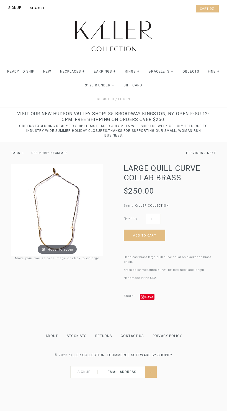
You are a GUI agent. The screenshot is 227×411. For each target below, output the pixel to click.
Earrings (105, 71)
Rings (132, 71)
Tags (17, 153)
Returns (103, 336)
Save (149, 297)
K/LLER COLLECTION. (87, 355)
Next (211, 153)
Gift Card (132, 85)
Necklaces (72, 71)
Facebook (169, 9)
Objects (190, 71)
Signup (14, 8)
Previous (194, 153)
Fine (214, 71)
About (51, 336)
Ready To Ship (20, 71)
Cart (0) (207, 9)
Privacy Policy (167, 336)
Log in (124, 99)
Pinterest (176, 9)
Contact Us (132, 336)
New (47, 71)
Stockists (76, 336)
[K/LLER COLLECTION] (113, 19)
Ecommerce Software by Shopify (139, 355)
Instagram (183, 9)
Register (105, 99)
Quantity (131, 218)
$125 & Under (99, 85)
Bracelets (161, 71)
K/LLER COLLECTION (152, 205)
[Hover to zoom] (57, 210)
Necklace (59, 153)
